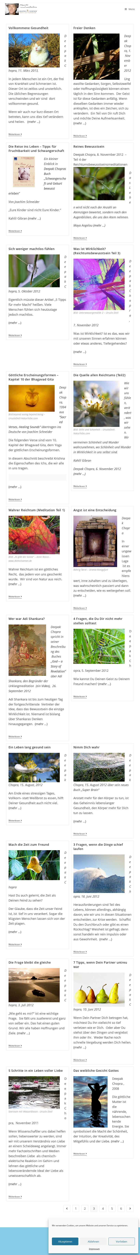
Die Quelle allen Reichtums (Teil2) (99, 375)
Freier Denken (84, 28)
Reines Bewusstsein (88, 146)
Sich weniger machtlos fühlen (32, 249)
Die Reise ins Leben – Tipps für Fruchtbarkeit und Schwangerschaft (36, 148)
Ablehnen (93, 1241)
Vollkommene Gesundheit (28, 28)
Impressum (94, 1248)
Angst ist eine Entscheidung (94, 510)
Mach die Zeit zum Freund (29, 844)
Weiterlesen (15, 134)
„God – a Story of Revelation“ (58, 666)
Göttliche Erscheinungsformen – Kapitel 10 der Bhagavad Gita (34, 377)
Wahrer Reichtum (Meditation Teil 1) (37, 510)
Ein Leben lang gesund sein (30, 747)
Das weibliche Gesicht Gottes (96, 1071)
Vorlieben (121, 1241)
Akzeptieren (65, 1241)
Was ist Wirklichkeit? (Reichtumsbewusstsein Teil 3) (96, 251)
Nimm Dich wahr (86, 747)
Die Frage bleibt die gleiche (30, 962)
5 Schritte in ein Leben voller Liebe (36, 1071)
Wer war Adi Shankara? (27, 619)
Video (45, 686)
